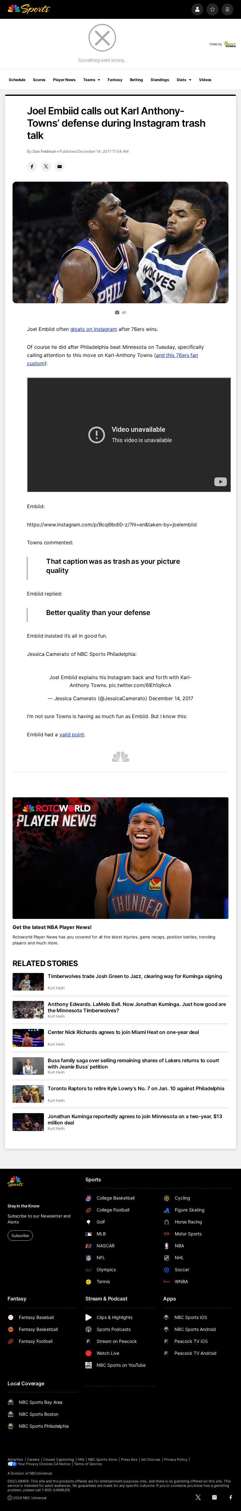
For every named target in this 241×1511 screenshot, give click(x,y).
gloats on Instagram (93, 329)
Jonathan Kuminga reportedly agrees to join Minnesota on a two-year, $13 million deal (135, 1119)
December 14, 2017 (171, 698)
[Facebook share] (32, 167)
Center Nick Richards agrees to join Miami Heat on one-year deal (123, 1032)
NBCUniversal (40, 1473)
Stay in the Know (24, 1205)
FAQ (81, 1459)
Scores (39, 79)
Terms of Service (88, 1464)
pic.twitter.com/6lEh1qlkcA (140, 685)
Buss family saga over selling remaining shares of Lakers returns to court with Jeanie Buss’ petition (133, 1063)
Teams (89, 79)
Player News (64, 79)
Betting (136, 79)
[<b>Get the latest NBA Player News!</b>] (120, 858)
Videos (205, 79)
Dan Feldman (44, 151)
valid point (71, 734)
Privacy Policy (175, 1459)
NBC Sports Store (102, 1459)
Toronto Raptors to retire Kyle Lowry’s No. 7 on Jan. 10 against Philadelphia (136, 1088)
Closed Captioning (58, 1459)
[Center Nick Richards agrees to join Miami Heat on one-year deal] (28, 1038)
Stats (181, 79)
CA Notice (62, 1464)
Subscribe (20, 1235)
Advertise (15, 1459)
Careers (33, 1459)
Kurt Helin (56, 988)
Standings (160, 79)
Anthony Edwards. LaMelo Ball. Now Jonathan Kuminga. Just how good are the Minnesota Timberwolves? (137, 1007)
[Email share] (60, 167)
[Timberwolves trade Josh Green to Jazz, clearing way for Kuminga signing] (28, 982)
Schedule (17, 79)
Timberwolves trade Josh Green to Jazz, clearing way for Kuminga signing (135, 976)
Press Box (129, 1459)
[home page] (29, 9)
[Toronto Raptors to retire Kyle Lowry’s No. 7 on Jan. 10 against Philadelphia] (28, 1094)
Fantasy (115, 79)
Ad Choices (150, 1459)
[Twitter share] (46, 167)
